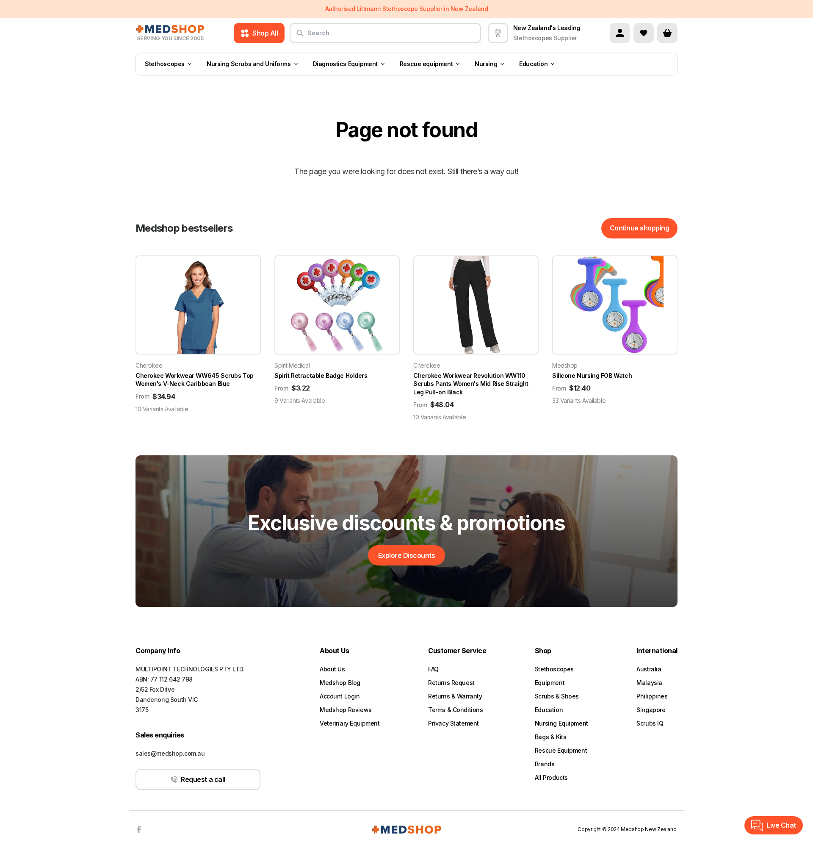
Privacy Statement (453, 723)
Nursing (486, 64)
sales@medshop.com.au (170, 753)
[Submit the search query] (299, 36)
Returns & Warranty (455, 696)
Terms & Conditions (455, 709)
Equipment (549, 682)
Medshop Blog (340, 682)
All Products (551, 777)
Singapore (650, 709)
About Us (332, 669)
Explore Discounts (406, 555)
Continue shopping (639, 228)
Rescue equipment (426, 64)
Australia (648, 669)
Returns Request (451, 682)
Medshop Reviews (346, 709)
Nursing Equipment (561, 723)
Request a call (203, 779)
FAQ (433, 669)
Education (533, 64)
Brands (544, 764)
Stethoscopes (165, 64)
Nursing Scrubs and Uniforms (249, 64)
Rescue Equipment (561, 750)
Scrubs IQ (649, 723)
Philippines (651, 696)
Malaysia (649, 682)
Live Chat (781, 825)
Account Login (340, 696)
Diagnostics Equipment (345, 64)
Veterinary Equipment (350, 723)
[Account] (620, 33)
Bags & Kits (550, 736)
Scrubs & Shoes (557, 696)
